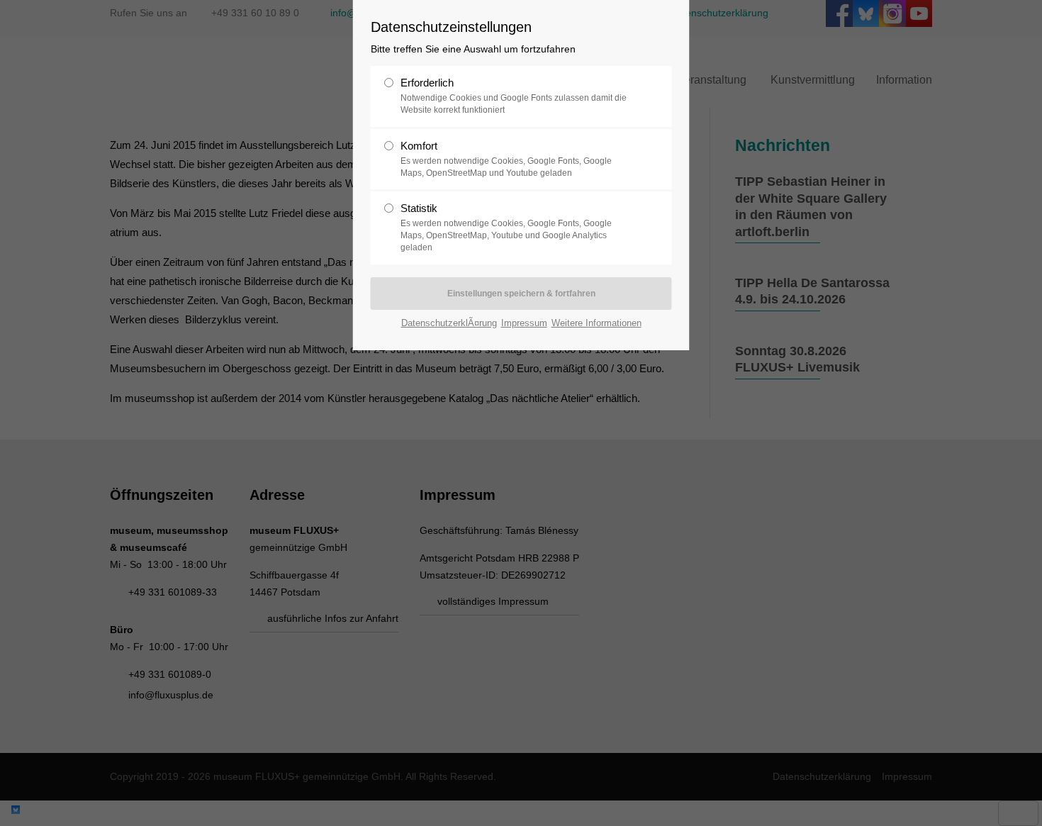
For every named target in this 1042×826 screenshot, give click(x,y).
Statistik (506, 227)
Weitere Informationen (596, 323)
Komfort (506, 159)
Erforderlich (513, 96)
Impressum (524, 323)
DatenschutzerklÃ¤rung (449, 323)
